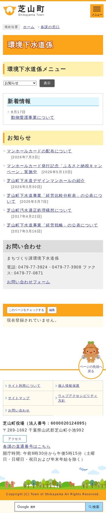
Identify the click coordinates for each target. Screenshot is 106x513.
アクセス (14, 439)
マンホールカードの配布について (39, 151)
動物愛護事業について (32, 117)
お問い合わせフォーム (28, 282)
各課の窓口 (50, 27)
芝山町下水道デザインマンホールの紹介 (46, 181)
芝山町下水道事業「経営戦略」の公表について (52, 225)
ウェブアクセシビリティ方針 (78, 398)
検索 (95, 507)
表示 (47, 83)
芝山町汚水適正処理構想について (39, 210)
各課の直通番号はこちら (27, 446)
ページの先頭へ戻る (91, 369)
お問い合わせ (19, 410)
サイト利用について (24, 386)
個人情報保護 (69, 386)
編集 (52, 310)
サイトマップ (19, 398)
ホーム (29, 27)
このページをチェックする (26, 310)
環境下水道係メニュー (36, 69)
